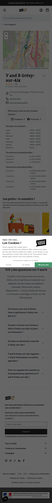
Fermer (8, 265)
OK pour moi (43, 265)
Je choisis (26, 265)
